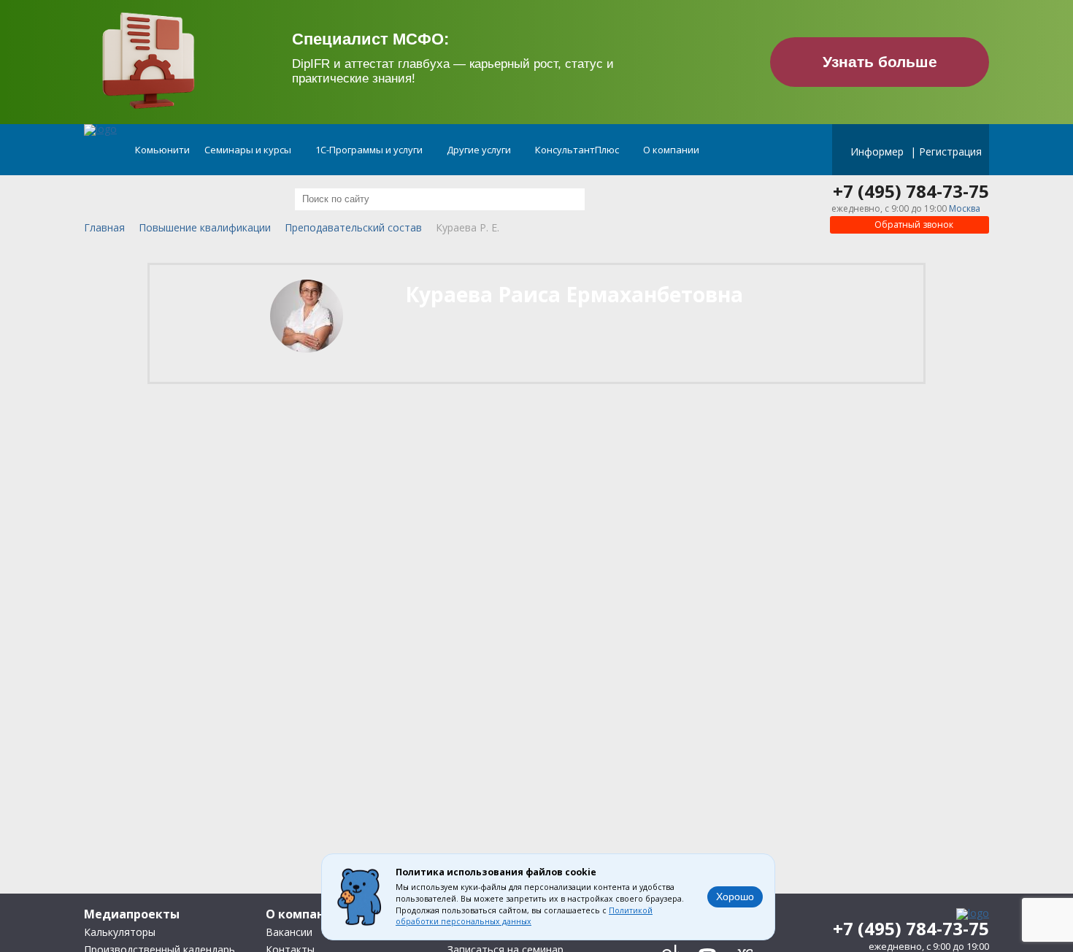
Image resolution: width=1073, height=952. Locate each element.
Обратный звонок (912, 224)
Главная (104, 228)
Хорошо (735, 896)
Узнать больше (880, 61)
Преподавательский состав (353, 228)
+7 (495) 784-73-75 (911, 191)
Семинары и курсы (248, 149)
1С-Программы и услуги (370, 149)
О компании (672, 149)
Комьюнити (162, 149)
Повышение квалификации (205, 228)
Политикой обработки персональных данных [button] (524, 916)
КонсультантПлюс (578, 149)
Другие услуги (480, 149)
